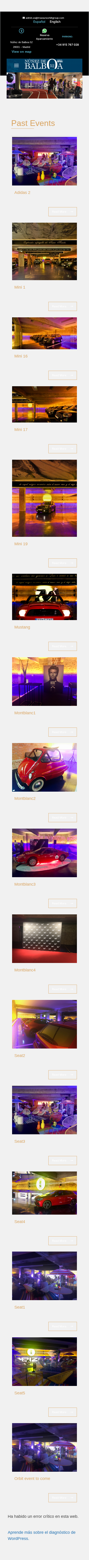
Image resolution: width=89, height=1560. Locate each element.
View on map (21, 51)
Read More (59, 211)
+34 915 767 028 (67, 44)
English (55, 21)
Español (39, 21)
